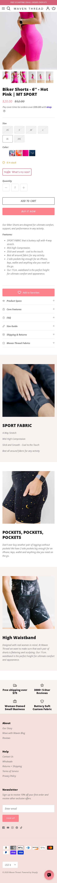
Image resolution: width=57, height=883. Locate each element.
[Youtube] (8, 827)
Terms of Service (10, 771)
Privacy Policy (9, 775)
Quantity (7, 180)
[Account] (47, 8)
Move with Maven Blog (13, 733)
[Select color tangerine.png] (19, 155)
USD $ (8, 864)
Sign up (10, 818)
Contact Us (7, 756)
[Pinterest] (17, 827)
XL (7, 138)
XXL (19, 138)
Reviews (6, 737)
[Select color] (5, 155)
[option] (28, 41)
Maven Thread (15, 872)
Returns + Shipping (12, 766)
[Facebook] (3, 827)
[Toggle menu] (3, 8)
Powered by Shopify (30, 872)
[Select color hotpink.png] (25, 155)
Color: (5, 147)
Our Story (7, 728)
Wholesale (7, 761)
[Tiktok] (21, 827)
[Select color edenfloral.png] (12, 155)
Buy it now (28, 211)
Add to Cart (28, 200)
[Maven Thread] (28, 8)
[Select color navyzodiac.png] (32, 155)
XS (7, 129)
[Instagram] (12, 827)
